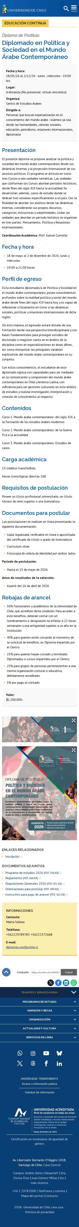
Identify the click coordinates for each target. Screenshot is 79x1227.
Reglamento (21, 878)
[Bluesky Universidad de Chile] (59, 1053)
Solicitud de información (39, 1092)
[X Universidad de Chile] (20, 1063)
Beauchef (51, 1173)
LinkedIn (66, 983)
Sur (62, 1178)
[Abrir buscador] (66, 8)
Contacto (51, 1196)
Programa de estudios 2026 (32, 873)
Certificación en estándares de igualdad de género (39, 1141)
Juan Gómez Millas (44, 1178)
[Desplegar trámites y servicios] (73, 992)
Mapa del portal (32, 1196)
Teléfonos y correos (51, 1191)
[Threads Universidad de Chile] (33, 1063)
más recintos (39, 1183)
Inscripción (12, 856)
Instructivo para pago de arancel (35, 894)
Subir (6, 972)
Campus (18, 1173)
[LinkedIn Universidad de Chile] (59, 1063)
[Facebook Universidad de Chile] (46, 1063)
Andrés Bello (34, 1173)
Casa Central (52, 1165)
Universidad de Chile (36, 1207)
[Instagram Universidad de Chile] (33, 1053)
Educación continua (25, 23)
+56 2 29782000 (24, 1191)
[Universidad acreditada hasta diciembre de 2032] (43, 1119)
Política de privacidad (39, 1212)
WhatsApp (73, 983)
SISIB (18, 1207)
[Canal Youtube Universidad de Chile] (46, 1053)
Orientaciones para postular (32, 889)
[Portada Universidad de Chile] (25, 8)
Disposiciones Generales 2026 (33, 883)
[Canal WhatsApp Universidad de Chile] (20, 1053)
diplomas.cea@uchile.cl (22, 947)
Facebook (58, 983)
